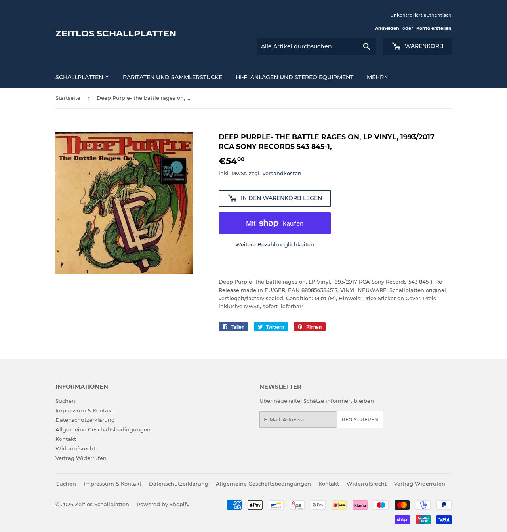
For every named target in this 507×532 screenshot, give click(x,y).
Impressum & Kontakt (84, 410)
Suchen (65, 401)
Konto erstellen (434, 28)
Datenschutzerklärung (85, 420)
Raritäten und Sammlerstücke (172, 77)
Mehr (375, 77)
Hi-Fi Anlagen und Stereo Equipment (294, 77)
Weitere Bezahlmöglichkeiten (274, 244)
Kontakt (65, 439)
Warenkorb (423, 46)
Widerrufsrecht (75, 448)
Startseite (67, 98)
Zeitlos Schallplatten (115, 33)
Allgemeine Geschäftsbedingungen (103, 429)
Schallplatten (80, 77)
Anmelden (387, 28)
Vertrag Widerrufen (81, 458)
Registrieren (360, 420)
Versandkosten (281, 173)
